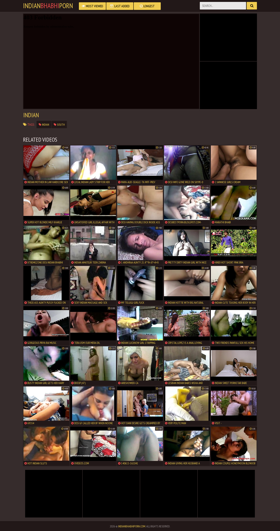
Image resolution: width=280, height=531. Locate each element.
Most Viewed (94, 6)
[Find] (252, 6)
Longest (149, 6)
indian (45, 124)
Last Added (122, 6)
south (60, 124)
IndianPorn (48, 6)
